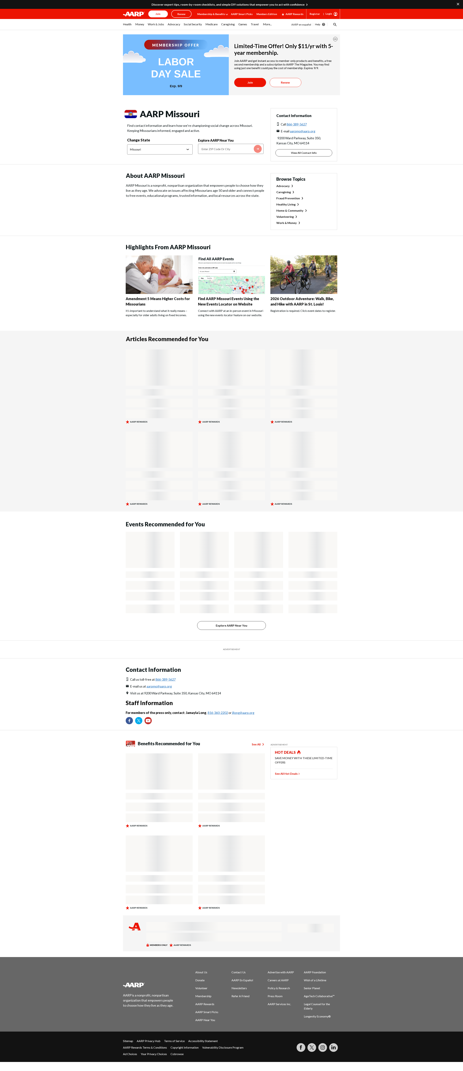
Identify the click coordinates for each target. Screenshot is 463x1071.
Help (317, 24)
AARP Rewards (294, 14)
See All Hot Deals (286, 773)
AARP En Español (242, 980)
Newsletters (239, 988)
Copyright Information (185, 1047)
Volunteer (201, 988)
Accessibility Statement (203, 1041)
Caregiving (283, 192)
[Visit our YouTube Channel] (148, 720)
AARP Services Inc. (279, 1004)
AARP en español (301, 24)
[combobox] (231, 149)
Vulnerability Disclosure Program (222, 1047)
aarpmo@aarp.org (302, 131)
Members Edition (266, 14)
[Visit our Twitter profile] (138, 720)
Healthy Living (286, 204)
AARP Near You (205, 1020)
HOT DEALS (285, 752)
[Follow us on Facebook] (129, 720)
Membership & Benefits (211, 14)
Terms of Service (174, 1041)
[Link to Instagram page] (322, 1047)
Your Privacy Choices (154, 1054)
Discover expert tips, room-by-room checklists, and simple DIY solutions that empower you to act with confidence (228, 4)
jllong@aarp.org (243, 713)
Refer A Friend (240, 996)
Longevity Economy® (317, 1016)
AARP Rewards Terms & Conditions (145, 1047)
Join (250, 82)
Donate (200, 980)
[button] (334, 24)
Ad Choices (130, 1054)
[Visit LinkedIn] (333, 1047)
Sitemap (128, 1041)
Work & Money (286, 222)
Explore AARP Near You (216, 140)
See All (256, 744)
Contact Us (239, 972)
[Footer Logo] (148, 985)
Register (315, 13)
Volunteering (285, 216)
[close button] (335, 39)
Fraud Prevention (288, 198)
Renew (285, 82)
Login (329, 13)
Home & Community (289, 210)
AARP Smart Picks (242, 14)
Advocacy (283, 186)
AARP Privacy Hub (148, 1041)
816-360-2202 (218, 713)
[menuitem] (127, 26)
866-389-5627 (296, 124)
